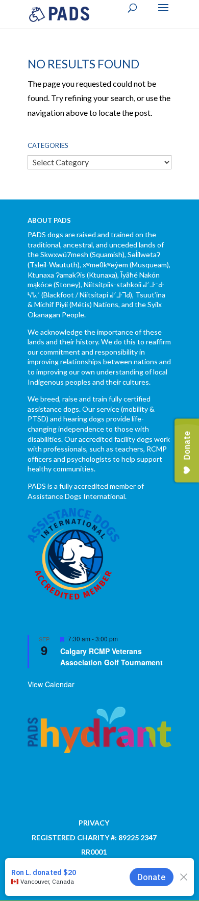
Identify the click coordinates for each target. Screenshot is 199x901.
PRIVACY (94, 822)
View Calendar (51, 684)
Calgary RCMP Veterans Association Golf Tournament (111, 657)
